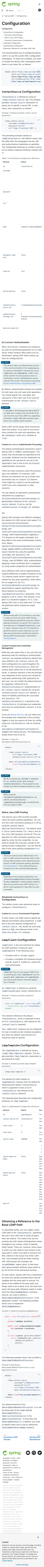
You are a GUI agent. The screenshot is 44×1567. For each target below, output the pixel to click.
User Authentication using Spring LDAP (20, 383)
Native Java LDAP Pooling (13, 37)
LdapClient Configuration (12, 43)
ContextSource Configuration (13, 32)
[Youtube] (28, 1453)
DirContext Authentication (13, 35)
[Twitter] (40, 1453)
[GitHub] (34, 1453)
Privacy (16, 1473)
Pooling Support (10, 638)
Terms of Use (7, 1473)
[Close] (38, 1537)
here (38, 849)
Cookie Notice (7, 1561)
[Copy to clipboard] (38, 81)
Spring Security (17, 715)
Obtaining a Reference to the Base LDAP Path (19, 48)
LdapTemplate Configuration (13, 46)
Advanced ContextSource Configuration (18, 40)
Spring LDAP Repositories (34, 1438)
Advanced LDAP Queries (11, 1438)
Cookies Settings (22, 1565)
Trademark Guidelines (11, 1475)
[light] (40, 10)
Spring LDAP (9, 16)
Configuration (21, 16)
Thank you (6, 1477)
